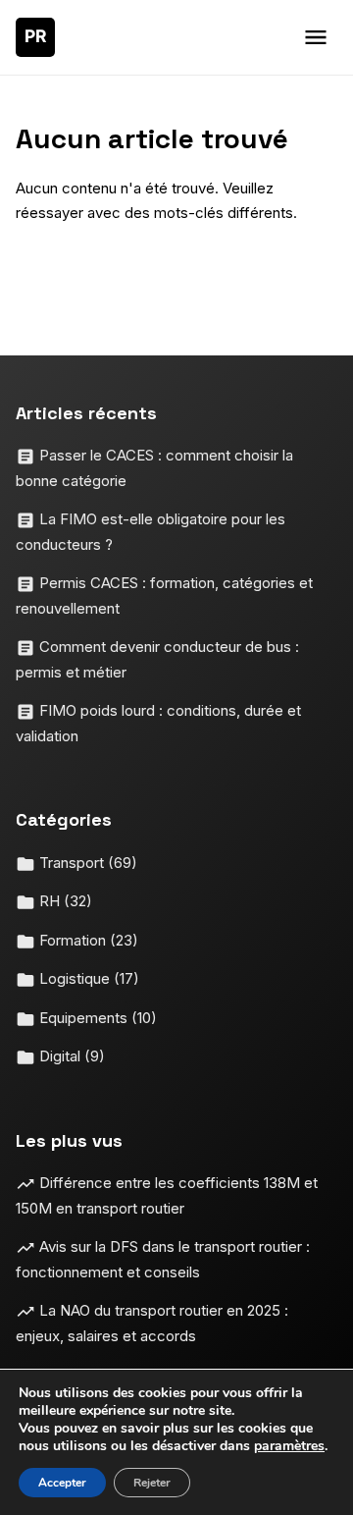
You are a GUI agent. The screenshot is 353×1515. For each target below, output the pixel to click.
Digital (70, 1056)
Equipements (96, 1017)
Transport (86, 862)
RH (63, 901)
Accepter (62, 1482)
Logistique (87, 978)
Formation (86, 940)
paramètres (289, 1446)
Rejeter (152, 1482)
